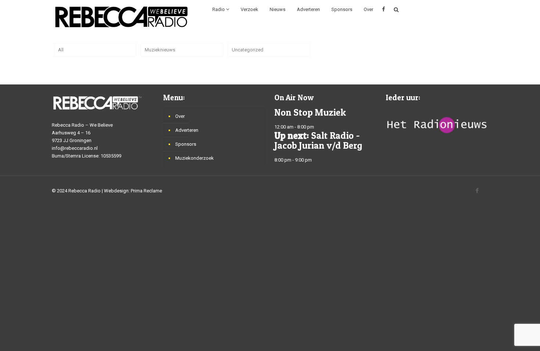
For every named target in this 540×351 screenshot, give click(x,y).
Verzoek (249, 9)
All (61, 50)
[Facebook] (477, 190)
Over (368, 9)
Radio (219, 9)
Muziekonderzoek (194, 158)
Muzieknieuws (160, 50)
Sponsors (341, 9)
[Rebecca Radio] (121, 16)
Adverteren (308, 9)
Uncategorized (247, 50)
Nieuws (277, 9)
